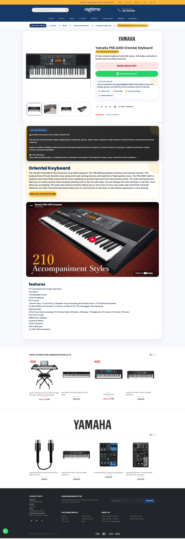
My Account (65, 521)
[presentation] (29, 68)
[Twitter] (101, 106)
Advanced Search (87, 519)
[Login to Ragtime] (142, 10)
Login (83, 521)
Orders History (86, 516)
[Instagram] (31, 520)
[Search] (66, 10)
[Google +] (110, 106)
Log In (145, 2)
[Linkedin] (106, 106)
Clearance (132, 19)
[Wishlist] (147, 10)
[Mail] (115, 106)
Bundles (121, 19)
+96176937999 (128, 11)
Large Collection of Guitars (110, 519)
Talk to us (137, 2)
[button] (153, 10)
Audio (71, 19)
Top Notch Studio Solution (110, 516)
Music (61, 19)
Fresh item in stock (136, 516)
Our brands (127, 2)
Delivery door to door (137, 519)
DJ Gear (82, 19)
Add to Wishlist (127, 107)
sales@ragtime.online (36, 511)
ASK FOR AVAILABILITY (128, 74)
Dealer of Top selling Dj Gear (111, 521)
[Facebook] (97, 106)
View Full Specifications (43, 194)
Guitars (94, 19)
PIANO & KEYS (108, 19)
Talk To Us (64, 519)
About (120, 2)
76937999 (32, 506)
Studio (51, 19)
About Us (64, 516)
